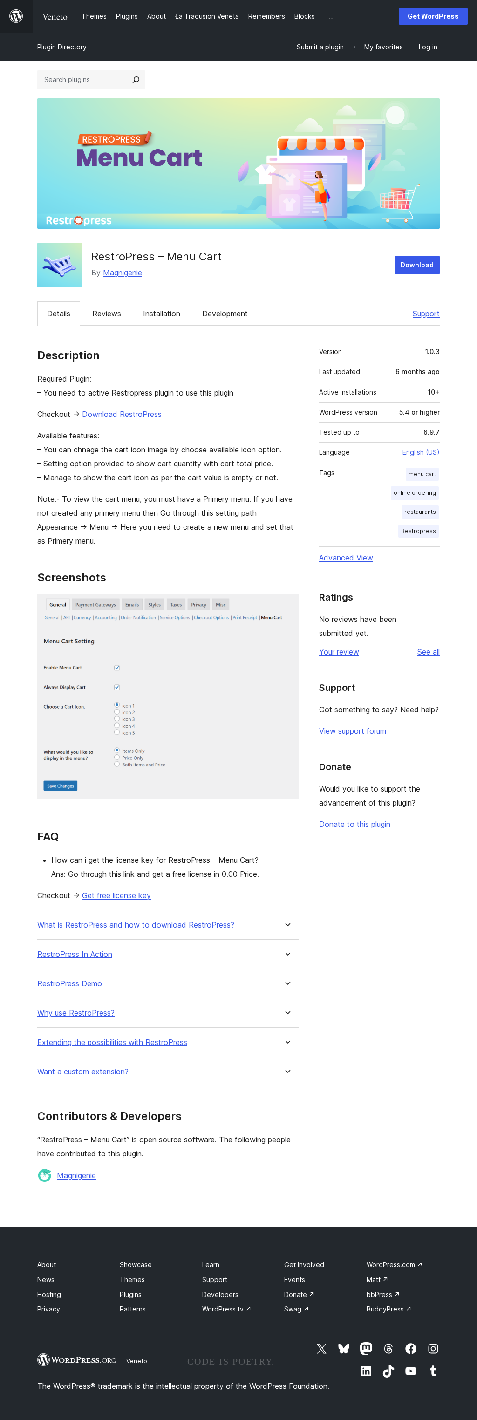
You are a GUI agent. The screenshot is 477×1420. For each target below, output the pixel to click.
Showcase (136, 1265)
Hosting (49, 1294)
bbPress (383, 1294)
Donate (299, 1294)
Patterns (133, 1309)
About (46, 1265)
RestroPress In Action (74, 954)
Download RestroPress (122, 414)
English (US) (421, 452)
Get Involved (304, 1265)
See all (428, 651)
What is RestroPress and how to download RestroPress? (135, 925)
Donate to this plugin (354, 824)
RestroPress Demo (69, 983)
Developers (220, 1294)
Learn (210, 1265)
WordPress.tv (227, 1309)
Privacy (48, 1309)
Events (294, 1279)
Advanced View (346, 557)
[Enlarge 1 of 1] (286, 606)
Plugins (131, 1294)
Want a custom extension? (83, 1071)
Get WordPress (433, 16)
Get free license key (116, 895)
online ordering (415, 492)
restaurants (420, 511)
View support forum (352, 731)
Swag (296, 1309)
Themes (132, 1279)
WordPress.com (395, 1265)
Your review (339, 651)
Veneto (136, 1361)
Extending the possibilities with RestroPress (112, 1042)
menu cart (422, 474)
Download (417, 265)
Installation (161, 313)
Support (426, 313)
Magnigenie (122, 272)
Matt (377, 1279)
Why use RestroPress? (76, 1013)
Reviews (106, 313)
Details (58, 313)
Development (225, 313)
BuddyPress (389, 1309)
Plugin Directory (62, 47)
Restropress (418, 530)
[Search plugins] (136, 79)
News (46, 1279)
